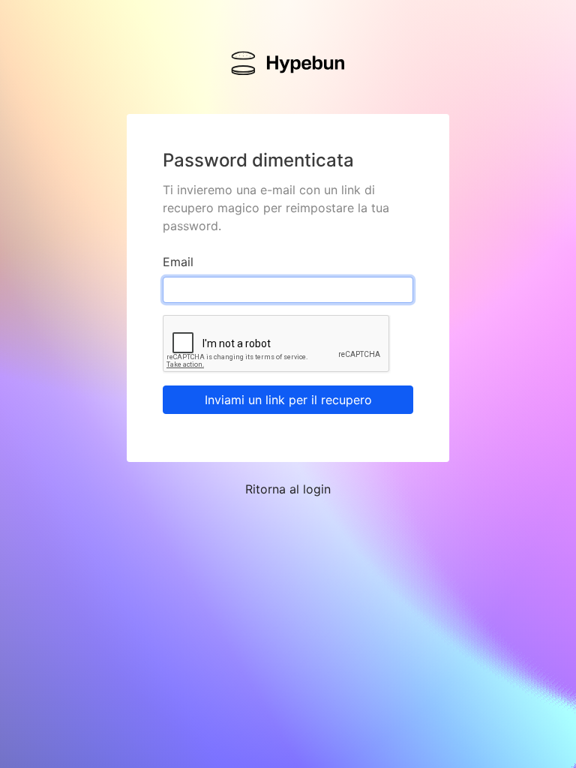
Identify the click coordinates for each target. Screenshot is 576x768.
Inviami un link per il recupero (288, 399)
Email (178, 261)
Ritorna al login (288, 489)
